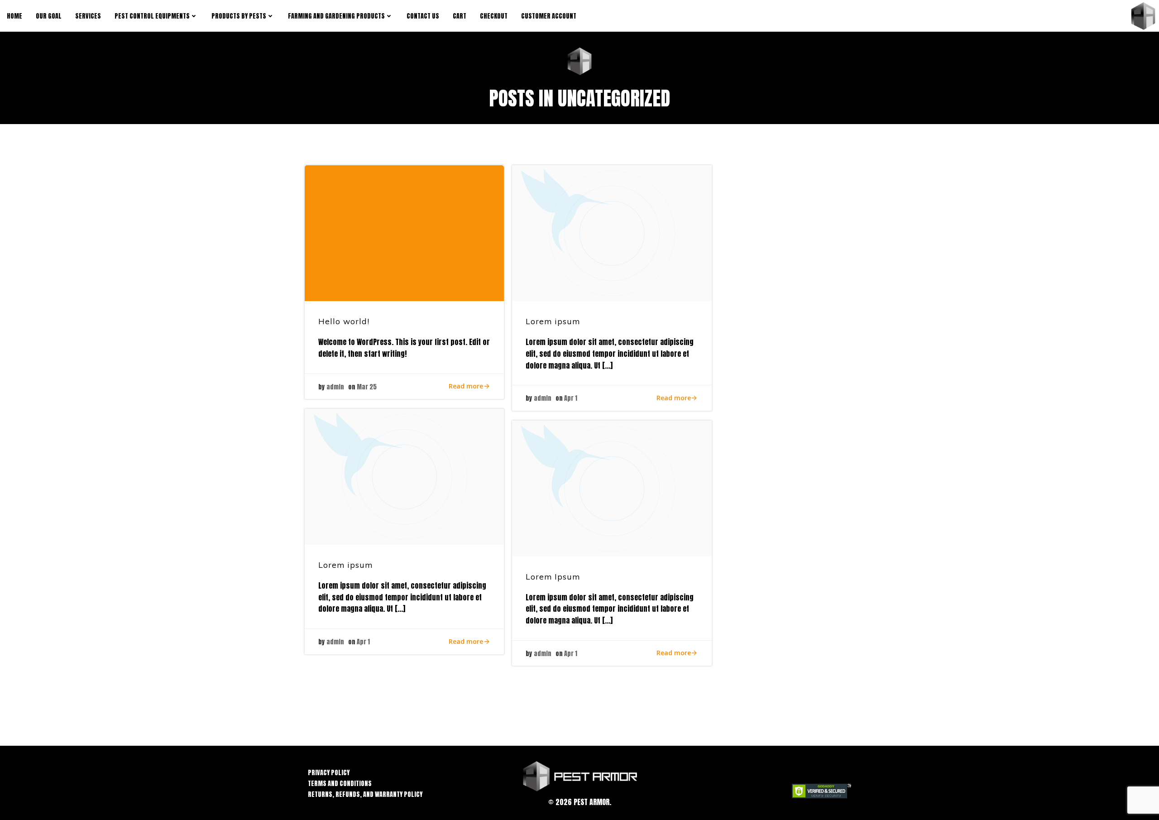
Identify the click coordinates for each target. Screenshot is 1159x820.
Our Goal (49, 16)
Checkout (494, 16)
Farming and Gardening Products (336, 16)
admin (335, 387)
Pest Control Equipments (152, 16)
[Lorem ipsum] (611, 233)
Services (88, 16)
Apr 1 (570, 398)
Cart (459, 16)
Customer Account (548, 16)
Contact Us (423, 16)
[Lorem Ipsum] (611, 488)
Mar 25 (367, 387)
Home (14, 16)
